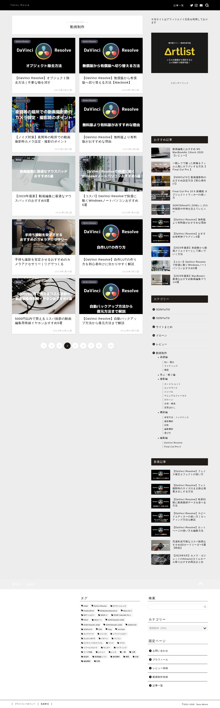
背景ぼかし (169, 407)
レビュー (161, 344)
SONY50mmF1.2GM (114, 625)
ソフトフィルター (119, 634)
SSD (100, 629)
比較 (166, 425)
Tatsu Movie (20, 4)
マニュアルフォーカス (175, 395)
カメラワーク (171, 388)
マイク (111, 643)
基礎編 (164, 357)
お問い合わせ (160, 651)
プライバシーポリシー (25, 704)
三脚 (133, 652)
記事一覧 (179, 5)
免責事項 (45, 704)
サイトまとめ (164, 326)
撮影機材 (168, 421)
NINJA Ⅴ (104, 615)
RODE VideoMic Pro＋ (122, 615)
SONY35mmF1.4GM (92, 625)
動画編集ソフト (101, 657)
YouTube (121, 629)
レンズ (113, 652)
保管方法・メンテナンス (176, 417)
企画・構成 (169, 403)
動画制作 (161, 353)
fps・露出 (169, 362)
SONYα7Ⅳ (163, 318)
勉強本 (86, 657)
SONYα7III (163, 309)
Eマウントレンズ (119, 606)
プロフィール (160, 659)
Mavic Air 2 (127, 611)
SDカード (98, 620)
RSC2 (86, 620)
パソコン (117, 638)
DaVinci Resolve (173, 443)
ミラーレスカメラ (90, 648)
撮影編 (164, 379)
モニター (106, 648)
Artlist (86, 606)
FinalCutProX (89, 611)
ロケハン (168, 399)
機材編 (164, 412)
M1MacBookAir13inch (108, 611)
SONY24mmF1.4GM (116, 620)
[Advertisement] (179, 106)
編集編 (164, 438)
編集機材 (168, 429)
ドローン (161, 335)
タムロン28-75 (89, 638)
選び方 (167, 433)
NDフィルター (89, 615)
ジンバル (168, 392)
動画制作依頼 (160, 677)
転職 (98, 661)
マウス (122, 643)
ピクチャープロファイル (93, 643)
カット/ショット (172, 384)
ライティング (171, 366)
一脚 (124, 652)
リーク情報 (88, 652)
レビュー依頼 (160, 668)
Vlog (110, 629)
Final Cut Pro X (172, 447)
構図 (166, 370)
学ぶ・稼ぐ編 (167, 375)
